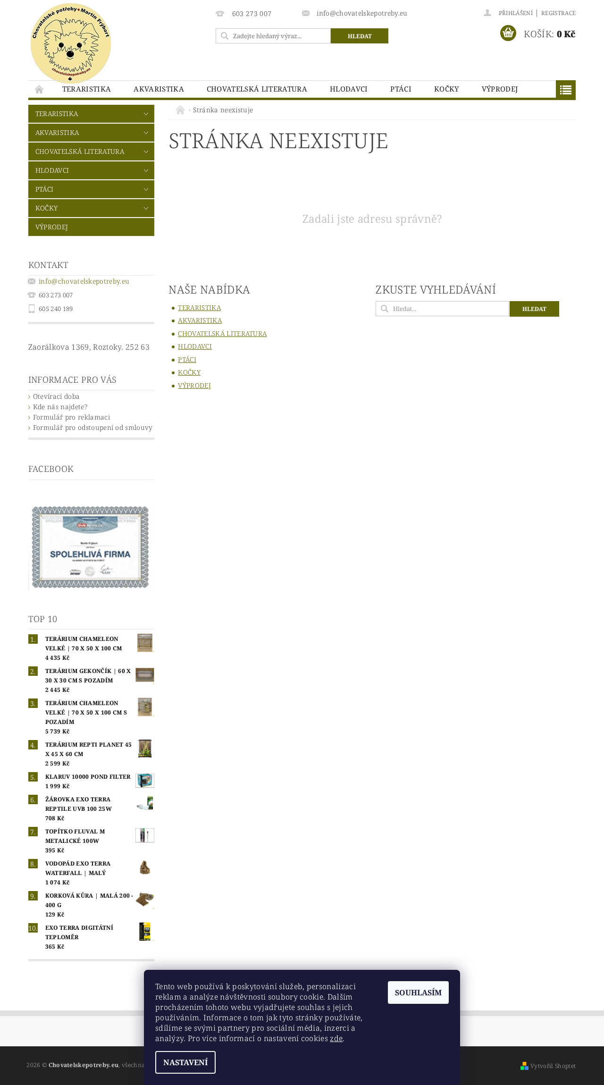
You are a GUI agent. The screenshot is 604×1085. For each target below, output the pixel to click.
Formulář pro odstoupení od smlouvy (93, 427)
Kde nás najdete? (60, 406)
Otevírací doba (56, 396)
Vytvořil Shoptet (553, 1066)
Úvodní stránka (39, 89)
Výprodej (500, 88)
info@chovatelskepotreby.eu (84, 281)
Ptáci (400, 88)
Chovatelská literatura (257, 88)
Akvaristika (159, 88)
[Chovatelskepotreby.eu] (71, 43)
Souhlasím (418, 992)
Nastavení (185, 1062)
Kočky (446, 88)
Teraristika (86, 88)
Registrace (558, 13)
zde (336, 1038)
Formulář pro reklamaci (71, 416)
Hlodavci (349, 88)
